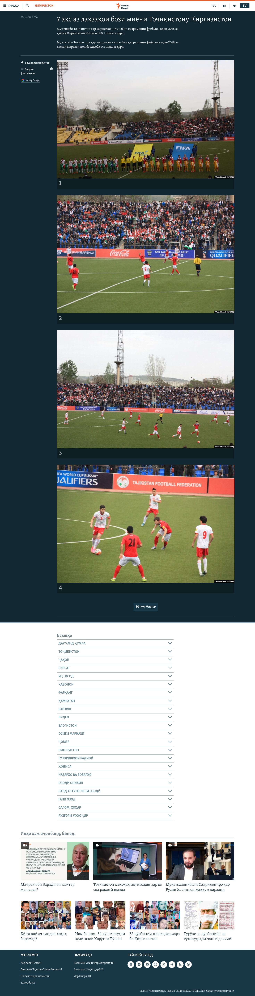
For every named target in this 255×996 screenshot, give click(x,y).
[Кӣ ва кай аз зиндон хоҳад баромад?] (46, 915)
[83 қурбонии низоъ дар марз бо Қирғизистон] (155, 915)
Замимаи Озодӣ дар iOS (89, 969)
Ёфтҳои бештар (146, 606)
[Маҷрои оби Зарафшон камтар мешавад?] (55, 861)
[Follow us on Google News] (131, 964)
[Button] (35, 63)
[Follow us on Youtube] (147, 964)
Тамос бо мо (28, 983)
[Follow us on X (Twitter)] (163, 964)
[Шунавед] (235, 5)
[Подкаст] (188, 964)
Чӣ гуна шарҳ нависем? (35, 976)
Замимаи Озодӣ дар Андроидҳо (93, 963)
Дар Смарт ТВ (82, 976)
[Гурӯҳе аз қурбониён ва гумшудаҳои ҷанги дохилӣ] (209, 915)
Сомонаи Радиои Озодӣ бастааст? (41, 969)
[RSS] (180, 964)
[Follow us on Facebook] (139, 964)
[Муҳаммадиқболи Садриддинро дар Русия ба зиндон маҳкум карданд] (200, 861)
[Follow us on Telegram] (172, 964)
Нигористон (44, 5)
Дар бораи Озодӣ (31, 963)
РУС (214, 6)
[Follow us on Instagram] (155, 964)
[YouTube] (224, 5)
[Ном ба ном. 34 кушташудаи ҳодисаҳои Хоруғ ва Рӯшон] (100, 915)
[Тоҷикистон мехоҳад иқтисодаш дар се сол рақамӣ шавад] (127, 861)
